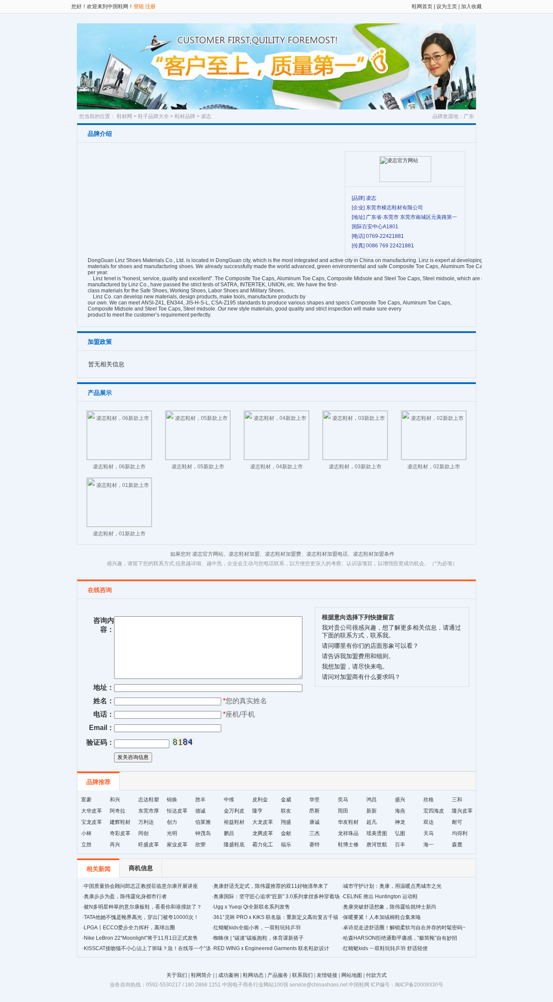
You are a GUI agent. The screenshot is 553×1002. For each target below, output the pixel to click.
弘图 (400, 833)
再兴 (115, 845)
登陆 (138, 6)
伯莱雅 (203, 822)
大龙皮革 (262, 822)
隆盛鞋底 (234, 845)
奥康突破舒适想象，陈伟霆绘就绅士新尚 (389, 907)
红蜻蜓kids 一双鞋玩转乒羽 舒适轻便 (385, 948)
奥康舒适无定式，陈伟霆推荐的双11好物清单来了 (270, 886)
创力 (172, 822)
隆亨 (257, 811)
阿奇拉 (117, 811)
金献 (286, 833)
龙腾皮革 (262, 833)
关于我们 (176, 975)
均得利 (459, 833)
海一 (428, 845)
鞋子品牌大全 (153, 116)
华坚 (314, 800)
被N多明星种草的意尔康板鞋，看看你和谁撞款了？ (143, 907)
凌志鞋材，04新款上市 (276, 467)
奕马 (343, 800)
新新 (371, 811)
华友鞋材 (348, 822)
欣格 (428, 800)
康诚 (314, 822)
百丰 (400, 845)
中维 (229, 800)
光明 (172, 833)
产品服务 (277, 975)
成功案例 (228, 975)
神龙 (400, 822)
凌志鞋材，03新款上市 (355, 467)
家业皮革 (177, 845)
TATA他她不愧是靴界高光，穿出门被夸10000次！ (141, 917)
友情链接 (327, 975)
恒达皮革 (177, 811)
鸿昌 (371, 800)
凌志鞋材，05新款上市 (198, 467)
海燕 (400, 811)
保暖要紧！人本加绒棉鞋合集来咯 (382, 917)
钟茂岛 (203, 833)
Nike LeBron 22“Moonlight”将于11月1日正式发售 (141, 938)
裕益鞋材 (234, 822)
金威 (286, 800)
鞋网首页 (422, 6)
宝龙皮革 (91, 822)
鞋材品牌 (185, 116)
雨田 (343, 811)
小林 (86, 833)
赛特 (314, 845)
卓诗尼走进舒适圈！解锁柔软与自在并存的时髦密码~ (404, 928)
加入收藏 (471, 6)
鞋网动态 (253, 975)
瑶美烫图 (376, 833)
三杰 (314, 833)
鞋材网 (124, 116)
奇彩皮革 (120, 833)
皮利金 (260, 800)
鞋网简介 (201, 975)
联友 (286, 811)
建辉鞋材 (120, 822)
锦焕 (172, 800)
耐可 (457, 822)
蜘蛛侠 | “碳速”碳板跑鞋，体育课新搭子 (258, 938)
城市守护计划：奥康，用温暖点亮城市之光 (392, 886)
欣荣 (200, 845)
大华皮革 (91, 811)
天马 (428, 833)
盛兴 (400, 800)
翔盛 (286, 822)
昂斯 (314, 811)
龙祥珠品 (348, 833)
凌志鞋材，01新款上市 (119, 534)
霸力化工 (262, 845)
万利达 (146, 822)
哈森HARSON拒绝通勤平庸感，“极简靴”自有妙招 (400, 938)
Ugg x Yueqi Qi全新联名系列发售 (251, 907)
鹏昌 (229, 833)
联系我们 (302, 975)
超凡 (371, 822)
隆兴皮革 (462, 811)
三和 (457, 800)
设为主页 (446, 6)
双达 (428, 822)
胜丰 (200, 800)
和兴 (115, 800)
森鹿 (457, 845)
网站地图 (351, 975)
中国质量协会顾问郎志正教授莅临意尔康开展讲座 (141, 886)
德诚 (200, 811)
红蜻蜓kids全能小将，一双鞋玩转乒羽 (257, 928)
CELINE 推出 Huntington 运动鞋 (380, 896)
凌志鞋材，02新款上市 (433, 467)
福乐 (286, 845)
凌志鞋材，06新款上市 (119, 467)
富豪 (86, 800)
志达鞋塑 (148, 800)
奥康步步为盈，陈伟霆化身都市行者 (125, 896)
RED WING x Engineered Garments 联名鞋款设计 (271, 948)
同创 (143, 833)
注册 (150, 6)
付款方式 (376, 975)
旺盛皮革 (148, 845)
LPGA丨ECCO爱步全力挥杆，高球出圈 (129, 928)
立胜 (86, 845)
